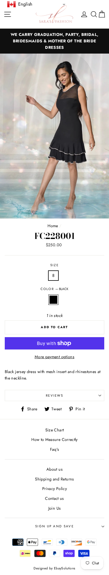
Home (53, 226)
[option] (54, 41)
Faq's (54, 449)
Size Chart (54, 430)
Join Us (54, 508)
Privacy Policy (54, 488)
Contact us (54, 498)
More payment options (54, 357)
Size (54, 265)
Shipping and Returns (54, 479)
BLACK (53, 300)
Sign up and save (54, 526)
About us (54, 469)
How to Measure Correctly (54, 439)
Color (55, 289)
